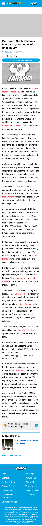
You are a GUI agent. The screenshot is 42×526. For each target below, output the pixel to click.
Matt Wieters (8, 197)
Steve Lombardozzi (18, 278)
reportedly (15, 92)
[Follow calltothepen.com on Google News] (36, 425)
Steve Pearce (25, 304)
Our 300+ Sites (31, 478)
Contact (5, 478)
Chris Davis (20, 294)
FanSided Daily (8, 482)
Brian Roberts (24, 330)
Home (4, 455)
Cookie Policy (8, 490)
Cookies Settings (9, 502)
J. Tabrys (8, 52)
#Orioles (13, 346)
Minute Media (13, 507)
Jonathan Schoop (16, 370)
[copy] (15, 56)
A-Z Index (29, 494)
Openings (29, 473)
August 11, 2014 (9, 358)
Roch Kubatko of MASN (12, 125)
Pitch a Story (31, 482)
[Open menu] (3, 3)
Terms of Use (31, 486)
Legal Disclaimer (32, 490)
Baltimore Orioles (15, 455)
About (4, 473)
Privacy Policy (8, 486)
